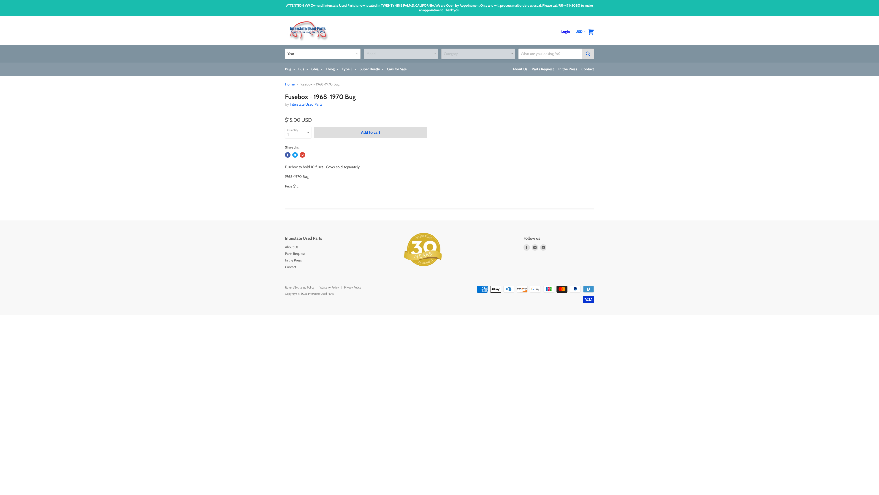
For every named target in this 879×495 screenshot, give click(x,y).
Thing (331, 69)
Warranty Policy (329, 287)
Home (290, 84)
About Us (520, 69)
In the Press (567, 69)
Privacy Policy (352, 287)
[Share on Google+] (302, 155)
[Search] (588, 54)
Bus (301, 69)
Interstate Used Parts (306, 104)
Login (565, 32)
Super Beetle (370, 69)
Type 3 (347, 69)
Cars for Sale (397, 69)
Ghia (315, 69)
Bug (288, 69)
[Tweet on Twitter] (295, 155)
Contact (587, 69)
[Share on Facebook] (287, 155)
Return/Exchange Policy (300, 287)
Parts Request (543, 69)
